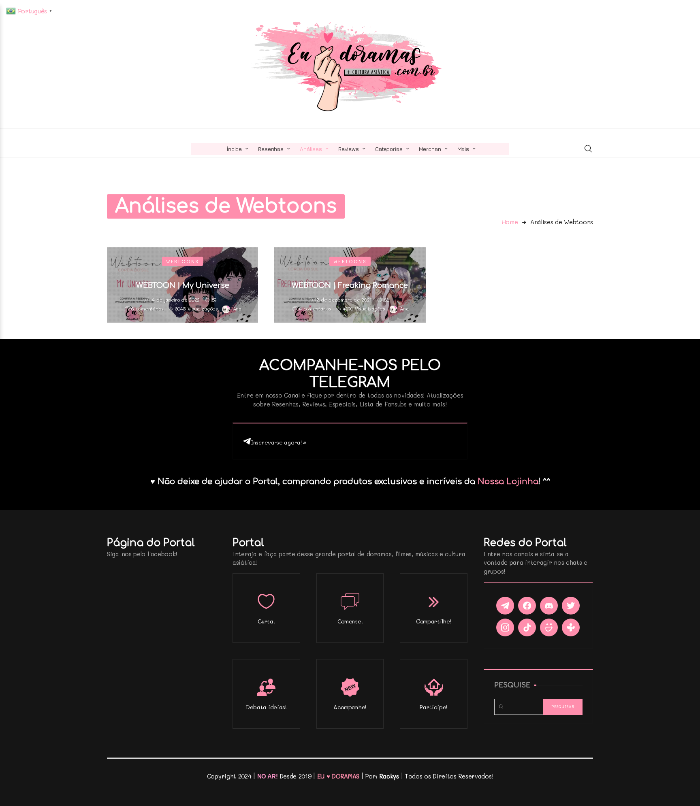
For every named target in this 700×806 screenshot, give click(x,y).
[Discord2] (549, 606)
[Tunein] (571, 627)
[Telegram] (505, 606)
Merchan (430, 148)
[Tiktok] (527, 627)
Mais (463, 148)
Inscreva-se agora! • (278, 442)
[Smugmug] (549, 627)
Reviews (348, 148)
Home (510, 222)
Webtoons (182, 261)
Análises (311, 148)
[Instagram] (505, 627)
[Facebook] (527, 606)
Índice (234, 148)
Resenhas (271, 148)
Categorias (389, 148)
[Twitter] (571, 606)
